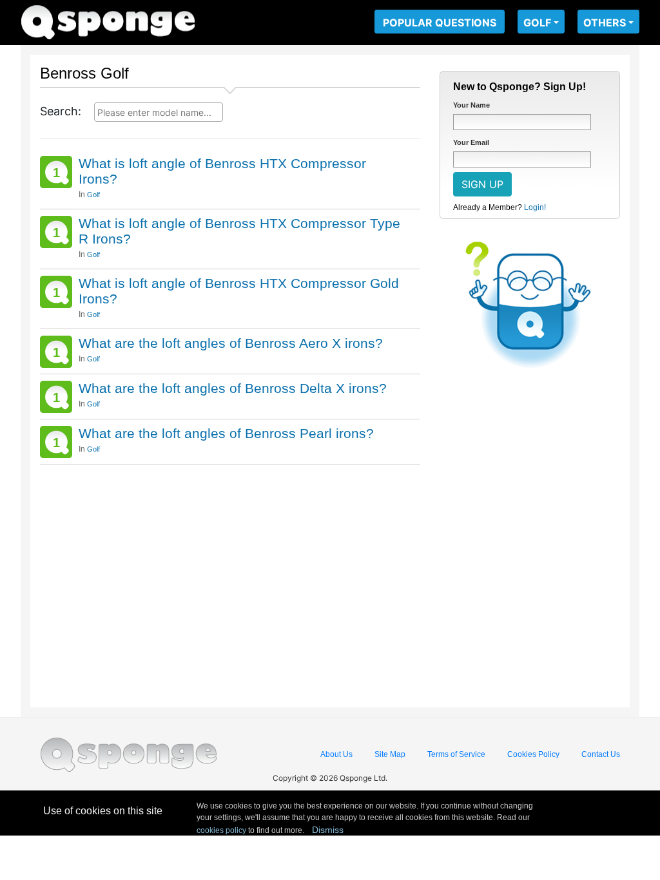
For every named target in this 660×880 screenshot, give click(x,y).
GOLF (537, 22)
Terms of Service (456, 754)
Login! (535, 207)
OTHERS (604, 22)
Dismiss (328, 830)
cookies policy (221, 830)
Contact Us (600, 754)
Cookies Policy (533, 754)
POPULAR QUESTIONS (439, 22)
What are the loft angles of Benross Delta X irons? (233, 388)
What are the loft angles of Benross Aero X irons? (231, 343)
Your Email (471, 142)
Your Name (471, 105)
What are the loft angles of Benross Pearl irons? (226, 433)
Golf (93, 194)
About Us (336, 754)
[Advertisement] (230, 581)
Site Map (389, 754)
